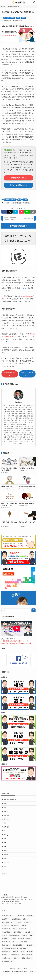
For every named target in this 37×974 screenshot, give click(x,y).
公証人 (19, 922)
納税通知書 (24, 948)
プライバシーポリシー (22, 968)
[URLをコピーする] (33, 211)
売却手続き (6, 929)
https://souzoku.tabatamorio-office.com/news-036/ (16, 643)
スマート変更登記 (8, 916)
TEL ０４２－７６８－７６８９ (11, 903)
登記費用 (30, 945)
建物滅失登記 (7, 932)
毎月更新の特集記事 (9, 17)
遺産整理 (6, 815)
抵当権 (24, 935)
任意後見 (5, 919)
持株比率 (5, 938)
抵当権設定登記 (16, 203)
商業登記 (5, 925)
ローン (6, 831)
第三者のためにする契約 (10, 948)
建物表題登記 (18, 932)
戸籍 (4, 935)
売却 (24, 925)
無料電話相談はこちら (10, 374)
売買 (15, 929)
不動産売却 (20, 916)
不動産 (23, 17)
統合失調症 (6, 951)
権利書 (21, 938)
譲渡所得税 (15, 955)
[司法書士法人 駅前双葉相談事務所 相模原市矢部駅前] (18, 2)
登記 (18, 17)
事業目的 (30, 916)
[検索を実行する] (33, 610)
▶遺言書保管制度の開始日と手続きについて (14, 641)
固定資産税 (15, 925)
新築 (13, 938)
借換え (6, 835)
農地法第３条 (7, 958)
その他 (6, 866)
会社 (25, 919)
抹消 (32, 935)
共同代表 (27, 922)
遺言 (5, 823)
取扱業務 (6, 862)
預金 (5, 839)
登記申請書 (6, 945)
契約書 (6, 854)
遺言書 (16, 958)
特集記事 (6, 203)
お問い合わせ (12, 968)
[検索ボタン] (34, 2)
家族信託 (6, 819)
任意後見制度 (16, 919)
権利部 (29, 938)
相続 (5, 803)
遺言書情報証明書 (8, 961)
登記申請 (23, 942)
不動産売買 (26, 203)
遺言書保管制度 (27, 958)
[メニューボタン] (2, 2)
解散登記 (5, 955)
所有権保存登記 (14, 935)
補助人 (30, 951)
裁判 (5, 858)
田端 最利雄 (18, 402)
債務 (5, 846)
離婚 (5, 850)
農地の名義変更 (27, 955)
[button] (4, 211)
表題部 (15, 951)
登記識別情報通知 (18, 945)
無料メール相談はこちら (27, 374)
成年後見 (6, 827)
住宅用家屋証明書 (8, 922)
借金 (5, 842)
